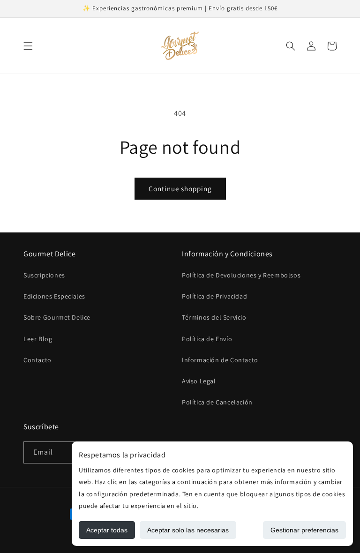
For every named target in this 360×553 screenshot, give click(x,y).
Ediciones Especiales (54, 296)
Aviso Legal (199, 381)
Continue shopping (180, 188)
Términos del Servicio (214, 317)
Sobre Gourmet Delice (56, 317)
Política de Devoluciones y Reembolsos (241, 275)
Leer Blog (37, 339)
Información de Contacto (220, 360)
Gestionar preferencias (304, 530)
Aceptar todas (107, 530)
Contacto (37, 360)
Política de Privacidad (214, 296)
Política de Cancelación (217, 402)
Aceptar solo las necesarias (188, 530)
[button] (28, 46)
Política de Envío (207, 339)
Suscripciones (44, 275)
